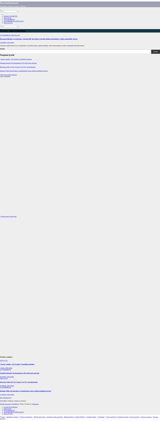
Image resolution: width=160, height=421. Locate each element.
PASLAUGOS (8, 23)
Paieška (2, 49)
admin (12, 42)
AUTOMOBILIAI (9, 19)
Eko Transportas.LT (9, 2)
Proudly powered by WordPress (9, 404)
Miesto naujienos (69, 417)
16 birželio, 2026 (5, 386)
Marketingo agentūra (12, 417)
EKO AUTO (7, 18)
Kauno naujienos (135, 417)
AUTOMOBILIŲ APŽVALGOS (14, 21)
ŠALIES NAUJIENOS (11, 16)
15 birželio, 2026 (5, 394)
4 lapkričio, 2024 (5, 42)
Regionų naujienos (146, 417)
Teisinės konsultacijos (26, 417)
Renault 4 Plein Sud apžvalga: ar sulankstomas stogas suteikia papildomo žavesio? (24, 71)
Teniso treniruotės (111, 417)
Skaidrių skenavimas (40, 417)
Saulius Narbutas (80, 417)
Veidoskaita (101, 417)
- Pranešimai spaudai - (123, 417)
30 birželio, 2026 (5, 377)
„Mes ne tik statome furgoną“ (8, 75)
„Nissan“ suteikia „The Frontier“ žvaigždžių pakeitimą (16, 59)
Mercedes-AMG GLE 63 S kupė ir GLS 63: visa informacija (18, 67)
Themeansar (35, 404)
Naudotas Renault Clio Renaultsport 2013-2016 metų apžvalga (18, 63)
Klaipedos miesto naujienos (55, 417)
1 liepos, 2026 (4, 368)
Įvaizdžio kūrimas (91, 417)
